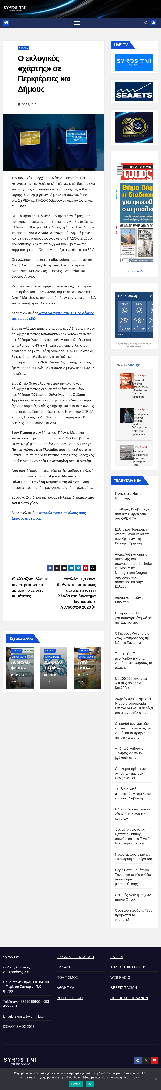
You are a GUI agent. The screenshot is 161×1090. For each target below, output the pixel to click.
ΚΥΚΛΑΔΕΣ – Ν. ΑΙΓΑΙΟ (75, 957)
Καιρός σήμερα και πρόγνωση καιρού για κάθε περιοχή (134, 345)
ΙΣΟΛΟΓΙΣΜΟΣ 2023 (19, 1026)
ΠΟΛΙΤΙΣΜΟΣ (67, 977)
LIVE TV (116, 957)
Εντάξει (76, 1083)
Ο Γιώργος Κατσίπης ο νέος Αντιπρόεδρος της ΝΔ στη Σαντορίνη (132, 638)
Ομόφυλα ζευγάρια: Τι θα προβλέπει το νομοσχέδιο (134, 915)
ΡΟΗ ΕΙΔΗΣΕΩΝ (70, 998)
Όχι (90, 1083)
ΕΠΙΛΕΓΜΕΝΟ (19, 657)
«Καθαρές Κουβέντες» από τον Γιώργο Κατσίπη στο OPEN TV (133, 514)
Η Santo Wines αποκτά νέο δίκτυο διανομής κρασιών (132, 814)
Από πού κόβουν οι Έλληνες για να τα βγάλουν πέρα (129, 753)
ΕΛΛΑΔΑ (23, 48)
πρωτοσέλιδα (134, 271)
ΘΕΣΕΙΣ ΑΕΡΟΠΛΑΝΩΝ (129, 998)
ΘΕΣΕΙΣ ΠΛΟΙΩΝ (123, 988)
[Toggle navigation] (77, 22)
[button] (146, 22)
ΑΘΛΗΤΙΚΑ (65, 988)
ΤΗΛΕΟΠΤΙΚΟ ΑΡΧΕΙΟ (128, 967)
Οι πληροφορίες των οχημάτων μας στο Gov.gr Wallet (130, 773)
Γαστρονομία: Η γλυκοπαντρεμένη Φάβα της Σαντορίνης (133, 617)
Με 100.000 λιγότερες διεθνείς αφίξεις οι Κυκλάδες (131, 683)
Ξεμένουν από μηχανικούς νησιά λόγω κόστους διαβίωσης (133, 793)
